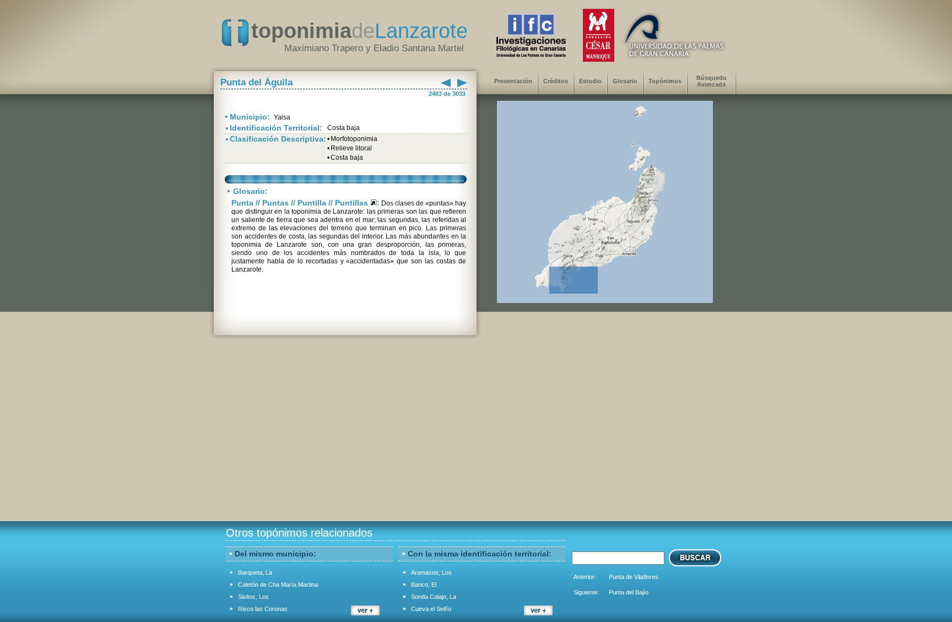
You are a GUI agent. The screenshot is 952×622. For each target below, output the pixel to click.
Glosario (625, 81)
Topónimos (664, 81)
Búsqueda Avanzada (711, 81)
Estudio (590, 81)
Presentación (513, 81)
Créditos (555, 81)
